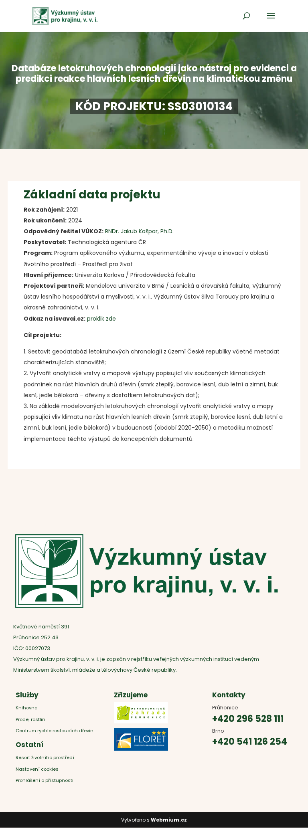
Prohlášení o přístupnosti (44, 780)
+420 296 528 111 (248, 719)
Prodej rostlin (30, 719)
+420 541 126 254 (249, 741)
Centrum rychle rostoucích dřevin (54, 730)
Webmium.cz (169, 819)
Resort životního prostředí (45, 757)
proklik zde (101, 319)
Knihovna (27, 708)
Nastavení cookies (37, 769)
